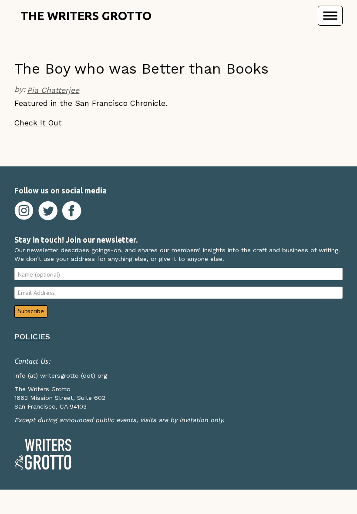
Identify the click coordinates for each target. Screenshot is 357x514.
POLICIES (32, 336)
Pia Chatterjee (53, 90)
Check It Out (38, 122)
